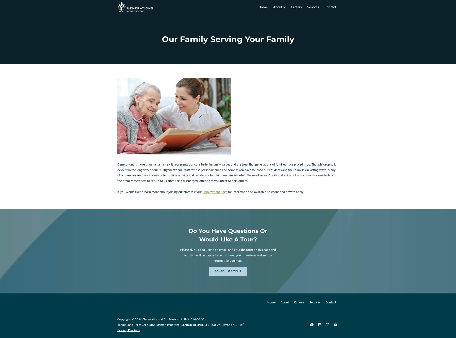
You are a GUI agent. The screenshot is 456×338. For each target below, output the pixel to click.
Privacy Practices (128, 330)
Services (313, 7)
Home (263, 7)
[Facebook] (312, 324)
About (285, 302)
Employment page (215, 192)
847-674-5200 (194, 319)
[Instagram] (327, 324)
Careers (296, 7)
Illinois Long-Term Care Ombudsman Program (148, 325)
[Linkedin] (319, 324)
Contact (330, 7)
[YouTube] (335, 324)
